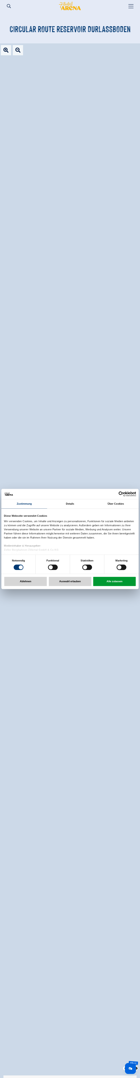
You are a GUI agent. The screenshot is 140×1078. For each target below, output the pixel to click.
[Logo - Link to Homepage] (70, 6)
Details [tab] (70, 503)
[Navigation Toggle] (131, 6)
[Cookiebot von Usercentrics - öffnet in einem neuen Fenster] (121, 493)
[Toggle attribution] (136, 1068)
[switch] (53, 567)
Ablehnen (25, 581)
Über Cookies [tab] (116, 503)
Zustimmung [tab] (24, 503)
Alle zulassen (114, 581)
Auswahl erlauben (70, 581)
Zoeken (9, 6)
